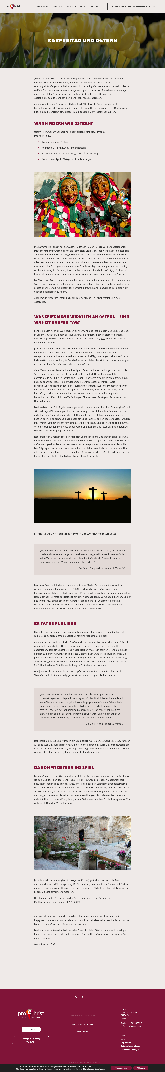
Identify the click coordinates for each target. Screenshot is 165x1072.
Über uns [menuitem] (40, 6)
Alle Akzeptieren (121, 1068)
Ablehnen (141, 1068)
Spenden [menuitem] (94, 6)
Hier (112, 934)
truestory (82, 1031)
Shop (123, 1039)
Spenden (31, 1029)
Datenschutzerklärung (130, 1046)
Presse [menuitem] (56, 6)
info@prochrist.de (133, 1026)
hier (103, 338)
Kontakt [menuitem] (71, 6)
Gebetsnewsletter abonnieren (31, 1040)
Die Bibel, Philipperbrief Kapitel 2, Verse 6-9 (102, 568)
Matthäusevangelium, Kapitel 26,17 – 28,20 (57, 901)
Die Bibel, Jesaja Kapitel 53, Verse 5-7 (105, 723)
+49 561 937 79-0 (134, 1023)
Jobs (123, 1035)
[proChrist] (13, 6)
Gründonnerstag (76, 147)
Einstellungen (88, 1069)
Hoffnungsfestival (82, 1024)
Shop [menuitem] (83, 6)
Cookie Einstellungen (130, 1049)
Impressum (126, 1042)
